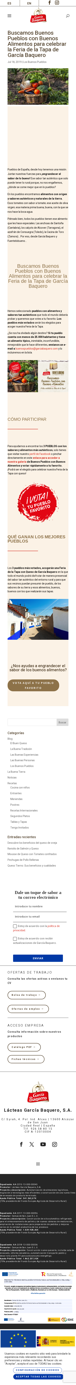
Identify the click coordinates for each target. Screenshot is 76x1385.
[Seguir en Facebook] (21, 1144)
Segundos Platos (20, 816)
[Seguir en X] (31, 1144)
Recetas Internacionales (24, 811)
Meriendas (16, 799)
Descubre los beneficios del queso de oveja (32, 843)
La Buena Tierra (16, 772)
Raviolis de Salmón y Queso (23, 849)
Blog (10, 739)
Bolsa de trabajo (24, 995)
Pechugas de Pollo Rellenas (23, 860)
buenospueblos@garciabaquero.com (36, 349)
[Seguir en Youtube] (43, 1144)
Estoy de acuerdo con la (36, 928)
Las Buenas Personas (22, 760)
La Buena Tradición (21, 749)
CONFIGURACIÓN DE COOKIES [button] (37, 1370)
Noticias (12, 778)
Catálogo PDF (22, 1047)
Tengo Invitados (19, 828)
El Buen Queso (18, 743)
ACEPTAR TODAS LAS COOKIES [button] (38, 1376)
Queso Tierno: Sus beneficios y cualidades (32, 866)
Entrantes (16, 793)
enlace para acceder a (46, 458)
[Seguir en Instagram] (54, 1144)
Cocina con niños (20, 788)
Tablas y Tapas (18, 822)
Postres (14, 805)
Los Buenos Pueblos (34, 62)
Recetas (12, 783)
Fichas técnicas (24, 1059)
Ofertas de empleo (26, 1009)
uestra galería (17, 462)
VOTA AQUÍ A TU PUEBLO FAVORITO (33, 685)
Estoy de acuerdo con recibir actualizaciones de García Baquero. (35, 941)
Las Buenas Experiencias (24, 755)
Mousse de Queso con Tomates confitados (32, 854)
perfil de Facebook (40, 454)
